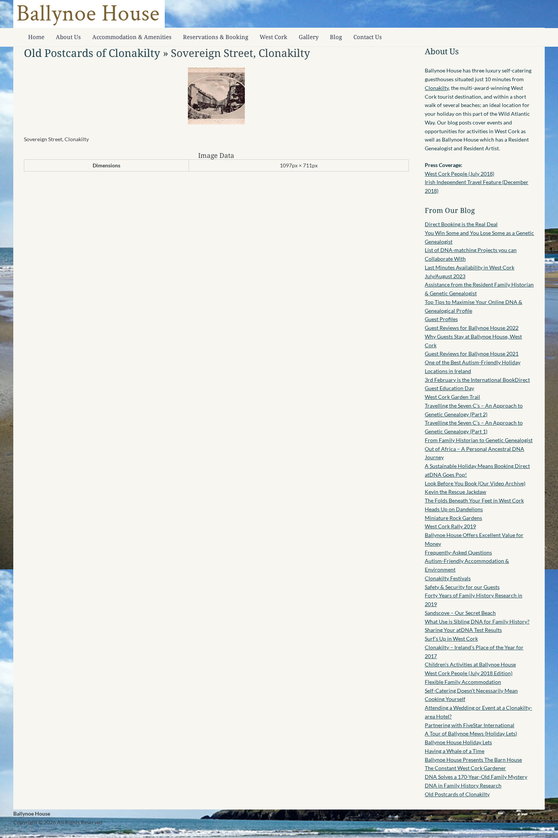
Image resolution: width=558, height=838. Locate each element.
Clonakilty (437, 88)
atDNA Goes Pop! (446, 474)
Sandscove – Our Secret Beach (460, 613)
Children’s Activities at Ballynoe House (470, 664)
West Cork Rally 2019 (450, 526)
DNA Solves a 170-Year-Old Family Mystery (476, 776)
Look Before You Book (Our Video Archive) (475, 483)
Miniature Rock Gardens (453, 518)
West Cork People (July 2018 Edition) (468, 673)
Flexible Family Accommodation (463, 682)
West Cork (273, 37)
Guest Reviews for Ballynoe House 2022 (472, 327)
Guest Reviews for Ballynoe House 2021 (472, 353)
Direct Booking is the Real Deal (461, 224)
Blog (336, 37)
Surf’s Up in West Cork (451, 638)
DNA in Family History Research (463, 785)
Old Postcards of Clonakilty (92, 53)
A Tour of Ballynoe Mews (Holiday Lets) (471, 733)
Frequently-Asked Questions (458, 552)
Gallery (308, 37)
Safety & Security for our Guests (462, 587)
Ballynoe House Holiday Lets (458, 742)
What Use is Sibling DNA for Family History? (477, 621)
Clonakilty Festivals (448, 578)
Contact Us (367, 37)
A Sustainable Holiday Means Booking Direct (477, 466)
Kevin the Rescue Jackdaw (455, 491)
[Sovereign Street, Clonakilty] (216, 122)
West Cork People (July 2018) (459, 173)
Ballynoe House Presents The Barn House (473, 759)
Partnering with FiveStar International (469, 725)
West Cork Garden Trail (452, 397)
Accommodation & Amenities (132, 37)
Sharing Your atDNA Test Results (463, 630)
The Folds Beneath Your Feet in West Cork (474, 500)
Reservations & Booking (215, 37)
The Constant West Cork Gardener (465, 768)
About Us (68, 37)
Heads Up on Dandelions (454, 509)
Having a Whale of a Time (454, 751)
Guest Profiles (441, 319)
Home (36, 37)
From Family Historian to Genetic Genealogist (479, 440)
